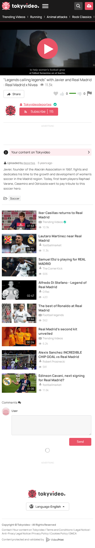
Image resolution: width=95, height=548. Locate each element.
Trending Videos (13, 17)
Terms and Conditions (59, 529)
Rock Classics (82, 17)
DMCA (73, 533)
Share (16, 94)
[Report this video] (89, 93)
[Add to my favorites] (55, 93)
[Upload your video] (89, 6)
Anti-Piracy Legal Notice (16, 533)
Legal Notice (81, 529)
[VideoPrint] (54, 540)
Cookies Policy (59, 533)
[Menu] (45, 6)
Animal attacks (57, 17)
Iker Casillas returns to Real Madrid (61, 215)
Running (36, 17)
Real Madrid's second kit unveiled (58, 331)
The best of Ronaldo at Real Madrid (60, 308)
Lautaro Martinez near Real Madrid (60, 238)
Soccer (14, 198)
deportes (29, 163)
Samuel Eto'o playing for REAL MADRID (62, 261)
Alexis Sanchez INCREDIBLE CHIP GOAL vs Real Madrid (60, 354)
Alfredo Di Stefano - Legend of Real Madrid (62, 284)
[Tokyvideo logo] (20, 7)
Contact (7, 529)
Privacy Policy (40, 533)
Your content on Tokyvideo (29, 529)
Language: (48, 506)
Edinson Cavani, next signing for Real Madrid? (62, 377)
